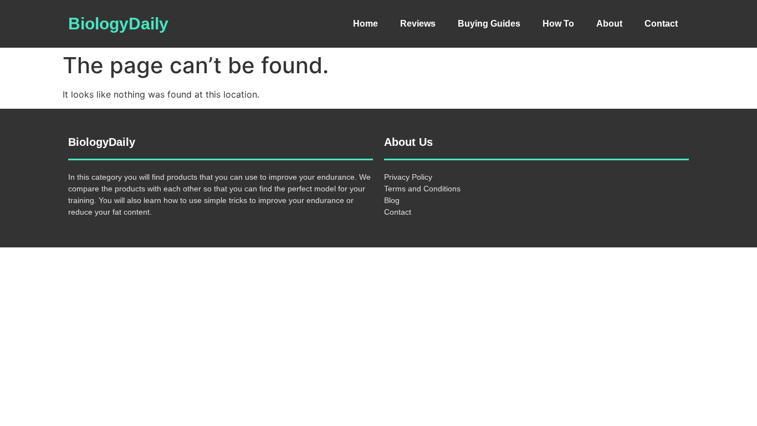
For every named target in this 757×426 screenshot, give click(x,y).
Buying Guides (489, 23)
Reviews (418, 23)
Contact (661, 23)
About (609, 23)
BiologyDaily (118, 23)
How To (558, 23)
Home (365, 23)
